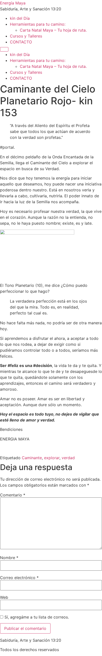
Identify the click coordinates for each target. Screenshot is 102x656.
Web (4, 597)
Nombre (9, 558)
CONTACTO (21, 41)
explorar (51, 457)
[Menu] (4, 49)
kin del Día (20, 18)
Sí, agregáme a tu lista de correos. (36, 617)
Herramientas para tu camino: (37, 24)
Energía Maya (13, 2)
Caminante (32, 457)
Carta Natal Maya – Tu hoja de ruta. (53, 30)
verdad (68, 457)
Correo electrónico (19, 578)
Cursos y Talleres (26, 36)
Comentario (12, 495)
